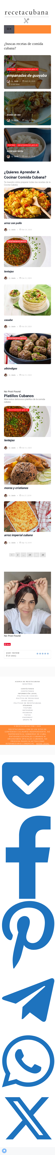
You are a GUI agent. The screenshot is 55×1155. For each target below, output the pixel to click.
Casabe (8, 320)
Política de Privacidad (27, 698)
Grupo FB (27, 720)
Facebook (27, 712)
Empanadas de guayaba (27, 75)
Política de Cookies (27, 696)
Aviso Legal (27, 700)
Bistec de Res (13, 114)
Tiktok (27, 715)
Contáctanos (27, 691)
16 (36, 555)
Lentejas (8, 271)
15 (30, 555)
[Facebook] (28, 898)
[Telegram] (28, 1029)
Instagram (27, 710)
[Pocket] (28, 813)
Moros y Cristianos (16, 488)
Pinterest (28, 717)
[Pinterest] (28, 968)
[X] (28, 1143)
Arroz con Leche (15, 151)
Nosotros (27, 684)
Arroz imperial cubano (18, 535)
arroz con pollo (13, 223)
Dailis (16, 81)
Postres (11, 69)
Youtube (27, 708)
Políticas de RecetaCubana (27, 703)
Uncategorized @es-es (28, 69)
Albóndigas (10, 368)
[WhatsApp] (28, 1090)
